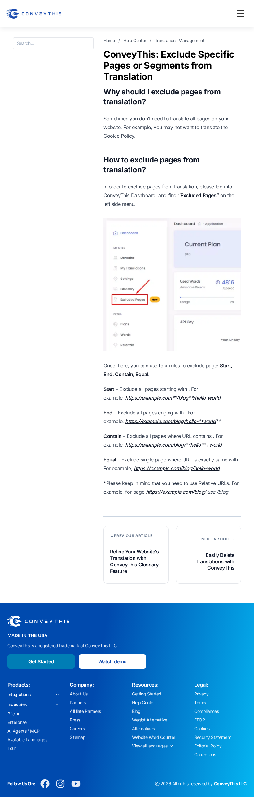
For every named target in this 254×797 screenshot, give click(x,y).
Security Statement (212, 737)
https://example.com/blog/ (176, 492)
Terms (200, 702)
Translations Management (179, 40)
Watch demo (112, 661)
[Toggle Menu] (240, 13)
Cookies (201, 728)
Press (75, 719)
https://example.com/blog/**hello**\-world (173, 445)
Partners (78, 702)
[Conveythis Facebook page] (45, 784)
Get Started (41, 661)
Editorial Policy (208, 745)
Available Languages (27, 739)
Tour (11, 748)
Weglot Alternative (149, 719)
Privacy (201, 693)
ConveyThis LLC (230, 783)
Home (109, 40)
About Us (79, 693)
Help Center (135, 40)
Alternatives (143, 728)
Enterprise (17, 722)
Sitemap (77, 737)
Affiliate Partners (85, 711)
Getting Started (146, 693)
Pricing (13, 713)
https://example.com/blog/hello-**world (170, 421)
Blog (136, 711)
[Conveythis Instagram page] (60, 784)
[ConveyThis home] (33, 14)
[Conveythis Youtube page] (76, 784)
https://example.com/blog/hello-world (177, 468)
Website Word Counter (153, 737)
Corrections (205, 754)
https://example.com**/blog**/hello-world (172, 398)
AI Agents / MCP (23, 731)
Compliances (206, 711)
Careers (77, 728)
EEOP (199, 719)
